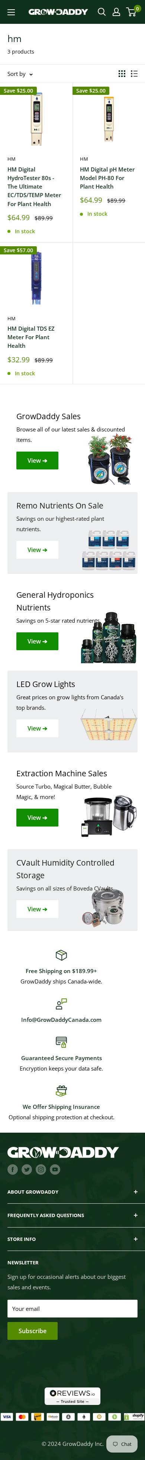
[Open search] (102, 12)
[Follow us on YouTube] (55, 1169)
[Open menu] (11, 12)
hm (11, 158)
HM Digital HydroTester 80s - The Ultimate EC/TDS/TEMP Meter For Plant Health (34, 187)
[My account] (116, 12)
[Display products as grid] (122, 73)
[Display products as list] (134, 73)
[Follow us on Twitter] (27, 1169)
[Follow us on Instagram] (41, 1169)
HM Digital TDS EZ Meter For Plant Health (31, 337)
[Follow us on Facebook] (12, 1169)
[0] (131, 11)
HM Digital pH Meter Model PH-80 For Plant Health (107, 178)
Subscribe (32, 1331)
